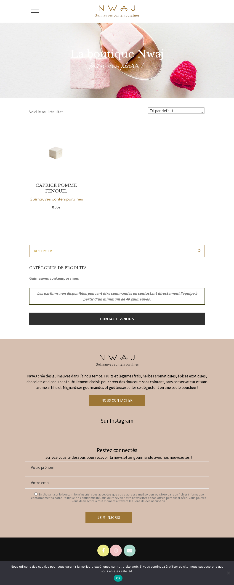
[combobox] (176, 110)
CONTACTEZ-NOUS (117, 318)
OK (118, 578)
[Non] (228, 573)
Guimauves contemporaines (56, 199)
